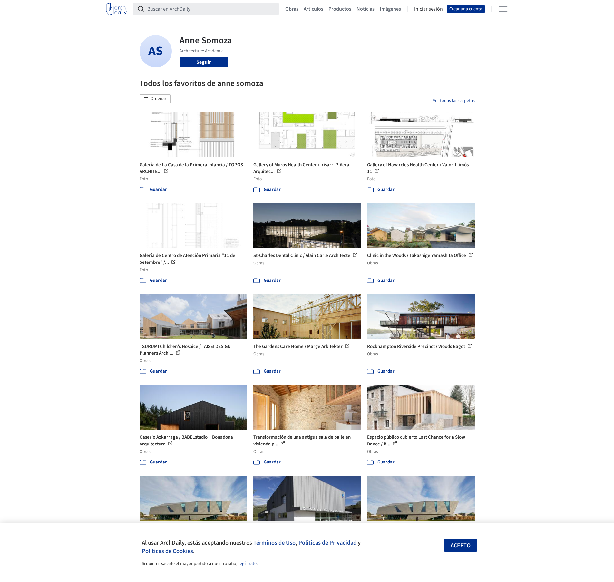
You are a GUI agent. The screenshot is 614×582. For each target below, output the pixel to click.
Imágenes (390, 9)
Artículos (313, 9)
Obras (291, 9)
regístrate (247, 563)
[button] (155, 98)
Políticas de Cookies (167, 551)
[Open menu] (503, 9)
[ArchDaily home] (116, 9)
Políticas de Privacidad (327, 543)
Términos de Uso (274, 543)
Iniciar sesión (428, 9)
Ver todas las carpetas (454, 101)
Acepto (461, 545)
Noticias (365, 9)
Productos (339, 9)
